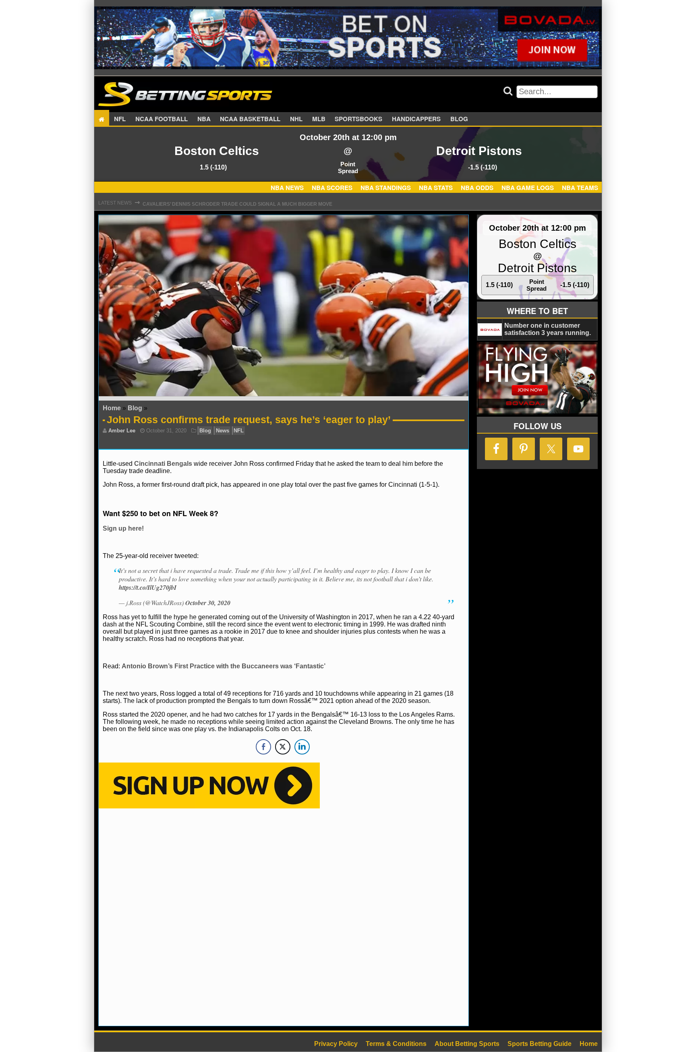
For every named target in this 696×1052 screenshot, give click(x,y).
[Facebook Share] (263, 746)
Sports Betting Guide (540, 1043)
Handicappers (416, 119)
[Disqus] (283, 916)
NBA (204, 119)
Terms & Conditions (396, 1043)
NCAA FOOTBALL (161, 119)
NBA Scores (332, 187)
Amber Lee (121, 431)
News (222, 431)
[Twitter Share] (282, 746)
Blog (459, 119)
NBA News (287, 187)
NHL (296, 119)
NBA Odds (477, 187)
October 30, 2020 (207, 602)
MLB (318, 119)
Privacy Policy (336, 1043)
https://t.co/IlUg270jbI (147, 587)
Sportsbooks (358, 119)
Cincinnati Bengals (163, 463)
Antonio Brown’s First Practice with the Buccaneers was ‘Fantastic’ (223, 666)
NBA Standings (385, 187)
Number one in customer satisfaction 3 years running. (547, 329)
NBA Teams (580, 187)
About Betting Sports (467, 1043)
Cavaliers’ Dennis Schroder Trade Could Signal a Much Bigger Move (237, 203)
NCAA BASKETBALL (250, 119)
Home (112, 408)
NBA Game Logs (527, 187)
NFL (120, 119)
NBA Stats (436, 187)
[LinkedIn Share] (302, 746)
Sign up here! (123, 528)
